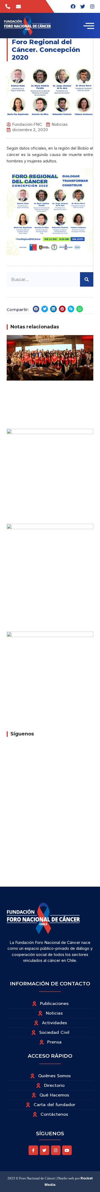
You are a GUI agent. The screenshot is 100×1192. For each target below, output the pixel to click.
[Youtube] (67, 1150)
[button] (36, 309)
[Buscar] (86, 279)
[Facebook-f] (33, 1150)
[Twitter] (44, 1150)
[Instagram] (92, 6)
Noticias (59, 124)
